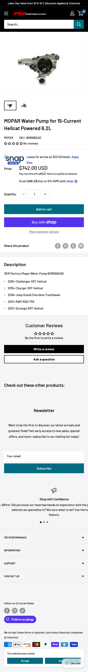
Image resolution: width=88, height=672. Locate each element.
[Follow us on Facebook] (7, 610)
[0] (80, 13)
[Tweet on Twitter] (73, 246)
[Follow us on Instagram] (15, 610)
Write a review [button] (44, 349)
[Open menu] (6, 13)
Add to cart (44, 209)
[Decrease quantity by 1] (23, 194)
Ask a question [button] (44, 359)
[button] (13, 143)
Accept (25, 660)
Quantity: (10, 194)
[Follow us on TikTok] (22, 610)
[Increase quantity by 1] (45, 194)
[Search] (79, 24)
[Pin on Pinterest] (65, 246)
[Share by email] (81, 246)
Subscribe (44, 468)
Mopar (8, 137)
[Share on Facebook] (58, 246)
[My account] (72, 13)
